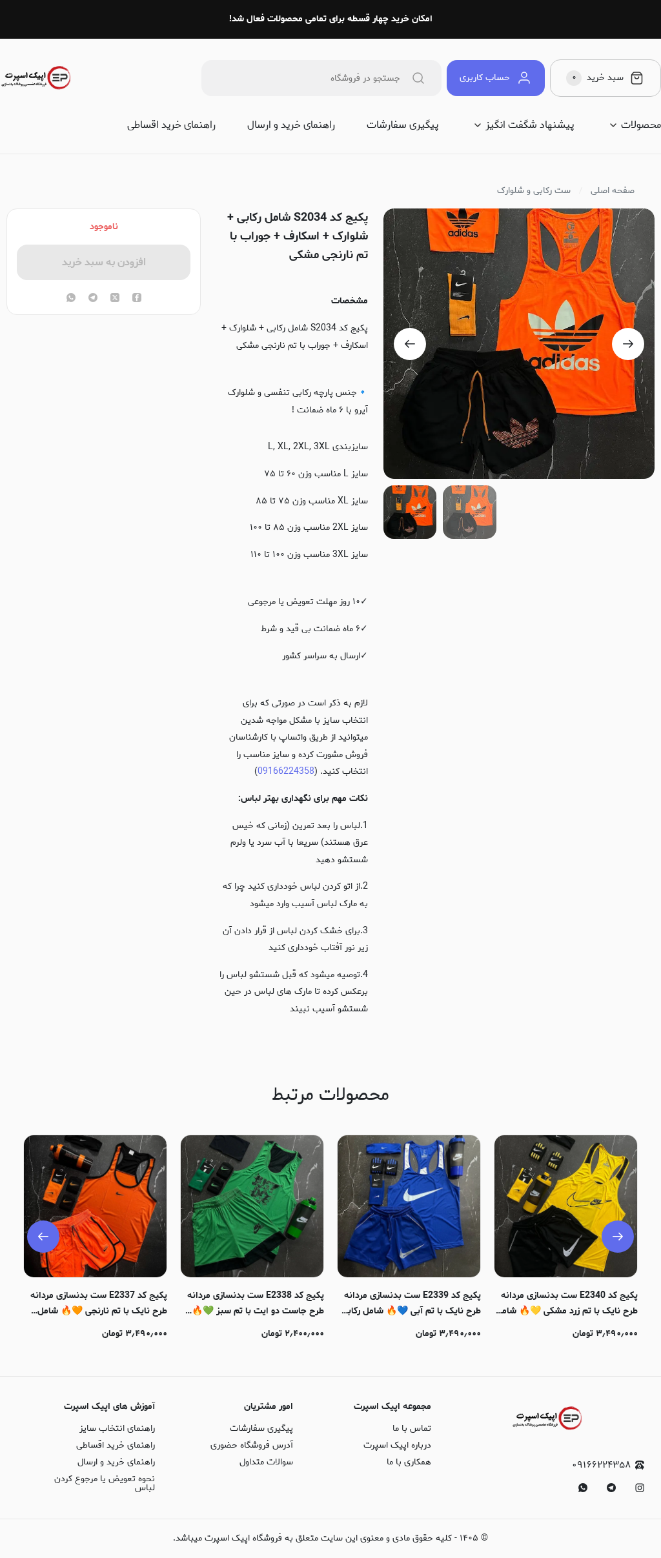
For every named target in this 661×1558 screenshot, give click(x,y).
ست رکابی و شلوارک (534, 191)
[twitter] (114, 299)
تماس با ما (411, 1428)
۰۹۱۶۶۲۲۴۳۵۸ (601, 1465)
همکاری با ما (409, 1462)
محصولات (641, 125)
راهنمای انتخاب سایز (117, 1428)
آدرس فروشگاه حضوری (251, 1445)
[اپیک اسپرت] (36, 78)
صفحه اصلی (613, 191)
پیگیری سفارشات (402, 125)
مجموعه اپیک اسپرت (392, 1406)
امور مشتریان (268, 1406)
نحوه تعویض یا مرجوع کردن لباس (104, 1483)
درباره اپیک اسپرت (397, 1445)
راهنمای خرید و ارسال (291, 125)
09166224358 (286, 771)
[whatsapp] (71, 299)
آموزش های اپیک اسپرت (109, 1406)
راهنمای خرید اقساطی (171, 125)
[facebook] (136, 299)
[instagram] (639, 1487)
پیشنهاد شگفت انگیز (529, 125)
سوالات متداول (266, 1462)
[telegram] (92, 299)
